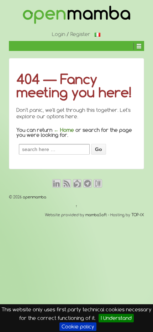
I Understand (116, 318)
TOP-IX (137, 214)
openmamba (34, 196)
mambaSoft (96, 214)
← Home (64, 130)
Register (80, 34)
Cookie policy (78, 326)
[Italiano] (97, 34)
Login (58, 34)
